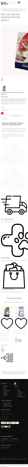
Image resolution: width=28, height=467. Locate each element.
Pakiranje (3, 107)
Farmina (23, 8)
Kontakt (5, 395)
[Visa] (2, 422)
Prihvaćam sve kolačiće (12, 466)
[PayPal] (17, 422)
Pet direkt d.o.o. (5, 8)
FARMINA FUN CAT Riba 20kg (20, 331)
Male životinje (20, 391)
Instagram (8, 447)
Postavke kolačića (20, 466)
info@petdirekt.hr (5, 438)
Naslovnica (6, 385)
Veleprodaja (6, 393)
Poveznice (4, 118)
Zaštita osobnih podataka (8, 405)
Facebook (2, 447)
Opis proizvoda (5, 115)
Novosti (5, 389)
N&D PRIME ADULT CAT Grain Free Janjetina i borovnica (5, 335)
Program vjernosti (7, 390)
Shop (10, 8)
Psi (18, 388)
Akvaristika (20, 395)
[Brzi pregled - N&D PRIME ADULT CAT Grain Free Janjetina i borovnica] (2, 350)
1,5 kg (6, 345)
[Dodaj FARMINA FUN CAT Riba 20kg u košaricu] (20, 340)
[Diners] (13, 422)
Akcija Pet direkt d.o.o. (22, 396)
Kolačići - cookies (7, 404)
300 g (3, 345)
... (9, 345)
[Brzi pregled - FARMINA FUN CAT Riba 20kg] (16, 340)
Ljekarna (5, 392)
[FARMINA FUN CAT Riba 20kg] (21, 312)
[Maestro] (10, 422)
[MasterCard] (6, 422)
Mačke (14, 8)
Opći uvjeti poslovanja (7, 402)
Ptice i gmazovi (20, 393)
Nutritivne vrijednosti (15, 115)
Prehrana (18, 8)
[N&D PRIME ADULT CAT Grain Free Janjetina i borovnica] (7, 312)
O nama (5, 387)
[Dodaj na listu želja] (2, 80)
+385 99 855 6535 (15, 438)
